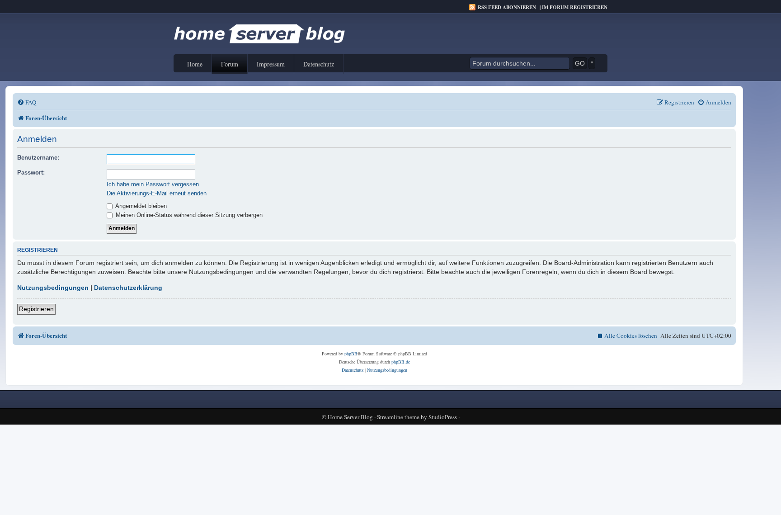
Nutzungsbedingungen (53, 287)
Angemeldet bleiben (140, 206)
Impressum (271, 64)
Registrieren (36, 308)
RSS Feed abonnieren (507, 7)
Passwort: (31, 172)
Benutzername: (38, 157)
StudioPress (442, 417)
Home (194, 64)
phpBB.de (400, 362)
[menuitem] (27, 102)
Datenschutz (318, 64)
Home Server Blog (350, 417)
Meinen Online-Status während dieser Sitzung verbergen (188, 215)
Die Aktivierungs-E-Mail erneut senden (157, 193)
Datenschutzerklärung (128, 287)
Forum (229, 64)
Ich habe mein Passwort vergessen (153, 184)
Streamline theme (398, 417)
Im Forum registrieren (574, 7)
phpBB (351, 353)
